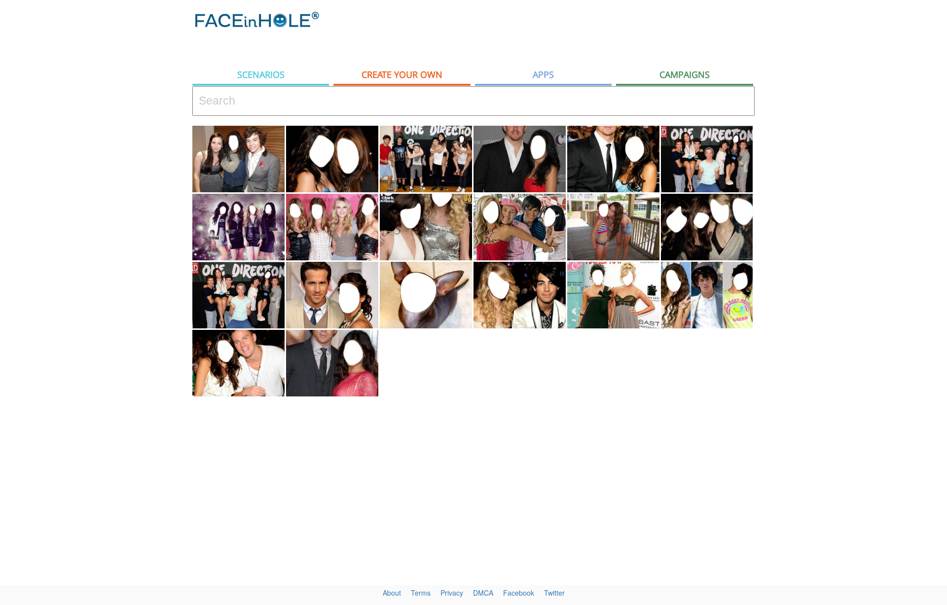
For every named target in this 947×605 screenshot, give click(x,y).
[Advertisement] (858, 158)
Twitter (554, 593)
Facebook (518, 593)
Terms (421, 593)
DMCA (483, 593)
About (392, 593)
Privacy (451, 593)
